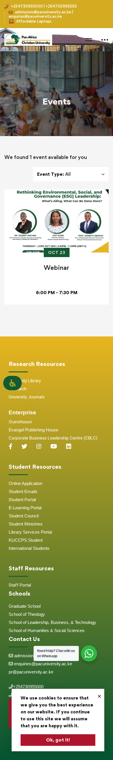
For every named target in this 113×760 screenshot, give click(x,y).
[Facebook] (10, 446)
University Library (25, 380)
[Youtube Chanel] (54, 446)
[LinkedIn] (68, 446)
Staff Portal (20, 585)
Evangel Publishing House (33, 429)
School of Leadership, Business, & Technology (52, 622)
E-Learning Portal (25, 507)
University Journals (27, 397)
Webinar (56, 267)
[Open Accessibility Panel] (12, 383)
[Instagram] (38, 446)
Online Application (25, 483)
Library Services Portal (30, 532)
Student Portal (22, 499)
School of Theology (27, 614)
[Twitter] (24, 446)
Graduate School (25, 606)
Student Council (24, 515)
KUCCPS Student (26, 540)
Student (16, 491)
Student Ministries (26, 523)
